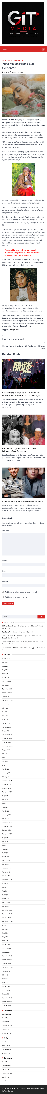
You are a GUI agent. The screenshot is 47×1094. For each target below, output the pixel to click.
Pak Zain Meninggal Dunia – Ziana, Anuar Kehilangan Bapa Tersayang (19, 449)
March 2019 (6, 986)
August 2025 (6, 704)
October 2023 (6, 788)
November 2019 (7, 959)
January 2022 (6, 864)
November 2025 (7, 693)
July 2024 (5, 754)
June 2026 (5, 666)
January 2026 (6, 685)
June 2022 (5, 845)
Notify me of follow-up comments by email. (21, 592)
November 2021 (7, 872)
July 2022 (5, 841)
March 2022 (6, 857)
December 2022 (7, 822)
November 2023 (7, 784)
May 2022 (5, 849)
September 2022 (7, 834)
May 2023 (5, 807)
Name (5, 560)
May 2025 (5, 715)
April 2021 (5, 895)
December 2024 (7, 735)
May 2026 (5, 670)
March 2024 (6, 769)
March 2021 (6, 899)
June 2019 (5, 979)
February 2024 (6, 773)
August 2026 (6, 658)
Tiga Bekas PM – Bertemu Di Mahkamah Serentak (17, 632)
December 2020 (7, 910)
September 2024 (7, 746)
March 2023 (6, 811)
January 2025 (6, 731)
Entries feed (6, 1045)
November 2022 (7, 826)
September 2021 (7, 880)
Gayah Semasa (7, 60)
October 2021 (6, 876)
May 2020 (5, 937)
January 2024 (6, 777)
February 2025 (6, 727)
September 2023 (7, 792)
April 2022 (5, 853)
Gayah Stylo (5, 1022)
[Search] (43, 49)
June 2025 (5, 712)
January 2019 (6, 994)
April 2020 (5, 940)
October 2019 (6, 963)
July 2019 (5, 975)
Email (5, 570)
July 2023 (5, 799)
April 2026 (5, 674)
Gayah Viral (5, 1029)
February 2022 (6, 860)
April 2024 (5, 765)
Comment (6, 530)
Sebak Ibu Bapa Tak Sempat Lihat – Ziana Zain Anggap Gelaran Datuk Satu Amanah (23, 649)
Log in (4, 1042)
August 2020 (6, 925)
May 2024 (5, 761)
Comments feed (7, 1049)
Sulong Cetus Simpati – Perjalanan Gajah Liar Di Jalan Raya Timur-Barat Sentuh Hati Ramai (22, 637)
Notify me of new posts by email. (17, 597)
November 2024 (7, 738)
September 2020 (7, 921)
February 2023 (6, 815)
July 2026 (5, 662)
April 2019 (5, 982)
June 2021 (5, 887)
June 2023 (5, 803)
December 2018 (7, 998)
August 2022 (6, 838)
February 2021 (6, 902)
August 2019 (6, 971)
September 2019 (7, 967)
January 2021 (6, 906)
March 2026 (6, 677)
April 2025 (5, 719)
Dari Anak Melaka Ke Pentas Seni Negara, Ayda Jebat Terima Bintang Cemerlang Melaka (23, 643)
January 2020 (6, 952)
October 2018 (6, 1005)
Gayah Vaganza (18, 60)
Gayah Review (6, 1014)
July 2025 (5, 708)
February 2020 (6, 948)
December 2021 (7, 868)
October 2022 (6, 830)
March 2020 (6, 944)
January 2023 (6, 818)
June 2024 (5, 757)
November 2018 (7, 1001)
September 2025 (7, 700)
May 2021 (5, 891)
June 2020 (5, 933)
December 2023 (7, 780)
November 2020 (7, 914)
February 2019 (6, 990)
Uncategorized (6, 1033)
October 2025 (6, 696)
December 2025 (7, 689)
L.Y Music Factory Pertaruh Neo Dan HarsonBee (22, 501)
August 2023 (6, 796)
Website (5, 581)
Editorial (6, 72)
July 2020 (5, 929)
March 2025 (6, 723)
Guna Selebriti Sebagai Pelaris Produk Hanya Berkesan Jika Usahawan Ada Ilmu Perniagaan (21, 394)
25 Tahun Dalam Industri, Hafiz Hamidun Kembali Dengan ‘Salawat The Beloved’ (22, 627)
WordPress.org (6, 1053)
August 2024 (6, 750)
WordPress (8, 1091)
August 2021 (6, 883)
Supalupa (11, 329)
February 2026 (6, 681)
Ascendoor (32, 1088)
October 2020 (6, 918)
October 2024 (6, 742)
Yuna (18, 329)
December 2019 (7, 956)
